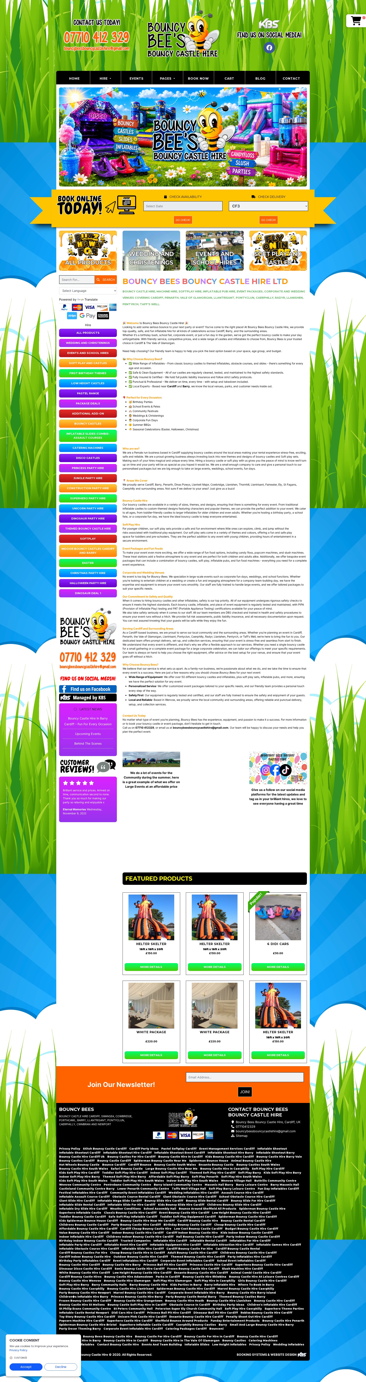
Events (137, 78)
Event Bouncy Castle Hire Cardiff (184, 1212)
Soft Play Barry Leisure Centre (232, 1188)
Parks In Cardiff (168, 1276)
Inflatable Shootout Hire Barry (230, 1152)
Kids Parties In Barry (186, 1284)
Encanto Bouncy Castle (216, 1164)
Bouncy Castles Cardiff (77, 1160)
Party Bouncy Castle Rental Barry (191, 1296)
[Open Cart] (356, 20)
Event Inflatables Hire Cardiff (135, 1260)
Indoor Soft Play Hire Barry (79, 1176)
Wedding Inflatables (288, 1344)
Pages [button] (166, 78)
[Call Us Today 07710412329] (88, 656)
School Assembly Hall (160, 1208)
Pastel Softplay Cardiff (179, 1148)
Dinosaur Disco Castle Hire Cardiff (85, 1268)
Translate (91, 299)
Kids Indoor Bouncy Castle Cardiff (247, 1232)
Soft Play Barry (249, 1172)
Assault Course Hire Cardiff (242, 1192)
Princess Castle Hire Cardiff (211, 1264)
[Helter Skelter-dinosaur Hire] (151, 917)
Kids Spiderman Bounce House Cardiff (88, 1220)
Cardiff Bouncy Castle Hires (80, 1276)
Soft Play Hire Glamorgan (172, 1280)
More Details (151, 967)
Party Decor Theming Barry (80, 1328)
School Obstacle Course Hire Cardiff (246, 1196)
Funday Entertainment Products (235, 1320)
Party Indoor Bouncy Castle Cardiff (253, 1236)
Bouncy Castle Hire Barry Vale (279, 1156)
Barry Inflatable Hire (219, 1284)
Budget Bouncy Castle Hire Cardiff (251, 1228)
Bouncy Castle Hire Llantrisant (130, 1288)
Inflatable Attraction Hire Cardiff (228, 1244)
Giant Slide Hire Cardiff (77, 1200)
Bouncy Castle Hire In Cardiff (180, 1156)
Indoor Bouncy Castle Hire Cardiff (138, 1232)
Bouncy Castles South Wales (258, 1164)
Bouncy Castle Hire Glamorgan (127, 1280)
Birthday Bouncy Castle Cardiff (187, 1224)
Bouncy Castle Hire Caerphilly (81, 1288)
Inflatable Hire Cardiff (170, 1240)
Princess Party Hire (88, 468)
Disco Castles (88, 458)
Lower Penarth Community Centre (143, 1188)
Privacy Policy (69, 1148)
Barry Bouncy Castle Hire (148, 1284)
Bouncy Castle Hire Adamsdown (128, 1276)
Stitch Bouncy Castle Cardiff (105, 1148)
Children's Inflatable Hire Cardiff (272, 1304)
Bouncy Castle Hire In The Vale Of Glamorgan (185, 1340)
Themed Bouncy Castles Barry (242, 1296)
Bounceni (216, 1328)
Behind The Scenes (88, 743)
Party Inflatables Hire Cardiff (250, 1256)
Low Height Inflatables (229, 1344)
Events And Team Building (162, 1344)
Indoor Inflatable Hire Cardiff (81, 1236)
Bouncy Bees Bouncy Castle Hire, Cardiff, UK (268, 1122)
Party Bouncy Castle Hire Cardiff (136, 1224)
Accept (26, 1367)
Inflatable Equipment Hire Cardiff (175, 1244)
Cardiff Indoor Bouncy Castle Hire (192, 1232)
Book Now (198, 78)
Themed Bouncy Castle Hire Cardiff (198, 1256)
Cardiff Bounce (139, 1164)
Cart (229, 78)
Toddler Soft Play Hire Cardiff (125, 1172)
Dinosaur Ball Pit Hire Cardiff (215, 1312)
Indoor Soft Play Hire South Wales (192, 1180)
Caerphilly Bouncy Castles (196, 1324)
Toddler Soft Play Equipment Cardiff (188, 1216)
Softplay (88, 538)
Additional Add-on (88, 413)
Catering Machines (87, 448)
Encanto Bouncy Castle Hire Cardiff (201, 1272)
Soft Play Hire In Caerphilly (214, 1280)
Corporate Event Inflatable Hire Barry (196, 1292)
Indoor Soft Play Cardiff (168, 1172)
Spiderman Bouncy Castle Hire (262, 1208)
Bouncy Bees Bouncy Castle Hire (107, 1336)
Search (108, 280)
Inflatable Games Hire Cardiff (278, 1244)
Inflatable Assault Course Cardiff (84, 1196)
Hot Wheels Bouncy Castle (79, 1164)
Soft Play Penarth (205, 1176)
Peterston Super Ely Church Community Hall (188, 1308)
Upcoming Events (88, 734)
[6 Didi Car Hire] (278, 917)
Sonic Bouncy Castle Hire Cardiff (140, 1268)
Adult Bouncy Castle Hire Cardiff (193, 1252)
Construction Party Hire (88, 488)
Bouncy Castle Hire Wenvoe (80, 1280)
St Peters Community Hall (133, 1308)
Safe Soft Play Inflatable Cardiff (132, 1216)
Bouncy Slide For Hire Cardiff (253, 1200)
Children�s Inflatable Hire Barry (83, 1296)
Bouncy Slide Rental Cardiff (207, 1200)
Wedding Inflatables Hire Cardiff (194, 1192)
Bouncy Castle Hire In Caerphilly (224, 1168)
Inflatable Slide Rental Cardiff (82, 1204)
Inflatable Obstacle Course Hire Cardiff (89, 1248)
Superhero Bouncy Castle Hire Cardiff (264, 1264)
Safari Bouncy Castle (127, 1168)
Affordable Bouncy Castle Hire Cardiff (88, 1228)
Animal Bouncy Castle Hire (251, 1160)
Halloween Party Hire (88, 583)
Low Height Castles (87, 383)
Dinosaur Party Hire (88, 518)
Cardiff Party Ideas (144, 1148)
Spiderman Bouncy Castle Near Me (160, 1160)
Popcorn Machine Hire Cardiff (81, 1320)
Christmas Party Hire (87, 573)
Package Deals (88, 403)
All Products (88, 332)
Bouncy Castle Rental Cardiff (243, 1220)
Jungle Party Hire (88, 478)
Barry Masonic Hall (284, 1184)
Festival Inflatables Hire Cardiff (83, 1192)
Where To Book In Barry (256, 1284)
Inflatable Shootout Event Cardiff (179, 1152)
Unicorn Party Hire (88, 508)
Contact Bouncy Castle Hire (118, 1344)
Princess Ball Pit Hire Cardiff (165, 1264)
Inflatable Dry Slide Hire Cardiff (83, 1208)
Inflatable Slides (197, 1344)
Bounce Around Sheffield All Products (207, 1208)
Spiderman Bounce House (208, 1160)
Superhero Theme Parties (284, 1308)
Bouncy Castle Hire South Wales (83, 1168)
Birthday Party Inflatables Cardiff (84, 1260)
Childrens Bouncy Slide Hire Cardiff (234, 1204)
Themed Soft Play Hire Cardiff (212, 1172)
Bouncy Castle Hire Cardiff (79, 1264)
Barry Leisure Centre (252, 1184)
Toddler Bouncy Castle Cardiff (82, 1216)
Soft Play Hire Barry (74, 1284)
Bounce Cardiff (113, 1164)
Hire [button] (104, 78)
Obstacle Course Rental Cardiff (136, 1196)
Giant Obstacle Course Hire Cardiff (189, 1196)
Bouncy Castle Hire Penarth (283, 1320)
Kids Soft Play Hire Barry (282, 1172)
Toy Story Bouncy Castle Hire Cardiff (87, 1316)
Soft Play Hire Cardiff (268, 1168)
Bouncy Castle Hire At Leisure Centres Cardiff (264, 1276)
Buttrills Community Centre (275, 1180)
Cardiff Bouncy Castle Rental (238, 1248)
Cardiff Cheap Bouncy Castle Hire (145, 1228)
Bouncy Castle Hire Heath (184, 1300)
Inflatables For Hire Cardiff (250, 1240)
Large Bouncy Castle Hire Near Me (171, 1168)
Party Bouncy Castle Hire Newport (85, 1292)
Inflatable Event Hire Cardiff (125, 1244)
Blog (260, 78)
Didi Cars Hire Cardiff (128, 1312)
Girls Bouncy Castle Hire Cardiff (262, 1280)
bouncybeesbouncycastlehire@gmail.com (266, 1131)
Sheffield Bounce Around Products (181, 1320)
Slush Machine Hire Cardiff (242, 1268)
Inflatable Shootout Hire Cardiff (127, 1152)
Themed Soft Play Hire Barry (124, 1176)
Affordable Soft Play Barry (169, 1176)
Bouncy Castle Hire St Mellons (82, 1304)
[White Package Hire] (151, 1005)
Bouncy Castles (87, 423)
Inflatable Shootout (272, 1148)
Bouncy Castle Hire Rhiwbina (204, 1276)
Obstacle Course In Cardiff (189, 1304)
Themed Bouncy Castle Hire (88, 528)
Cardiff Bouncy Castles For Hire (83, 1252)
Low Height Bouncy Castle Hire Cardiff (241, 1212)
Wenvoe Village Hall (236, 1180)
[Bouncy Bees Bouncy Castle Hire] (183, 35)
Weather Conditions (125, 1208)
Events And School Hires (88, 353)
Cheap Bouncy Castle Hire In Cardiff (137, 1252)
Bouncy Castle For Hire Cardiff (158, 1336)
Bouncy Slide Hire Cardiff (163, 1200)
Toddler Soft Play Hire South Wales (137, 1180)
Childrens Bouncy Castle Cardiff (83, 1224)
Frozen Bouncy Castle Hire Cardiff (193, 1268)
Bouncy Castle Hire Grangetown (138, 1300)
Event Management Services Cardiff (227, 1148)
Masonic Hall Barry (219, 1184)
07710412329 (245, 1126)
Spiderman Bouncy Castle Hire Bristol (88, 1324)
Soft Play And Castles (88, 363)
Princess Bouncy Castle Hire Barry (137, 1296)
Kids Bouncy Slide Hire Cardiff (181, 1204)
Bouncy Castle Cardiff (114, 1160)
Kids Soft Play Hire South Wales (83, 1180)
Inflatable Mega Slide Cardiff (119, 1200)
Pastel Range (88, 393)
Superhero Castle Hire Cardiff (129, 1320)
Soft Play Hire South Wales (241, 1176)
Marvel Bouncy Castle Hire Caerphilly (246, 1288)
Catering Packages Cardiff (186, 1328)
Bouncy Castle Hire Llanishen (229, 1300)
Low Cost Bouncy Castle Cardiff (198, 1228)
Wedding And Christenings (88, 343)
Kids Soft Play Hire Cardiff (79, 1172)
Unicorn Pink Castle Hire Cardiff (142, 1316)
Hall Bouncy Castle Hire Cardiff (200, 1236)
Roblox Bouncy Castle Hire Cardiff (266, 1312)
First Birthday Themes (87, 373)
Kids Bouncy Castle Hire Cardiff (229, 1156)
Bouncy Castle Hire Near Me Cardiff (147, 1220)
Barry (223, 1324)
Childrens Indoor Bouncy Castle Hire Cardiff (139, 1236)
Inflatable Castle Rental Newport (84, 1312)
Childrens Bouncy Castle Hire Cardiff (248, 1252)
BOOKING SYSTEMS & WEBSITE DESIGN (267, 1354)
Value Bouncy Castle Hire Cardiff (84, 1232)
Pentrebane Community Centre (127, 1184)
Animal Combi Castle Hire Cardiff (256, 1272)
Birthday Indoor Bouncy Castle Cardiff (88, 1240)
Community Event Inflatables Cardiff (138, 1192)
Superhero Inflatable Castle (80, 1212)
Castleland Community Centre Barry (87, 1188)
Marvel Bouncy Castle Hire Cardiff (139, 1292)
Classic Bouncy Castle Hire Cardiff (130, 1212)
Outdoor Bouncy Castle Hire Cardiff (140, 1256)
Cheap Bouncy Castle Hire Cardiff (239, 1224)
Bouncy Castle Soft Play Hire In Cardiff (137, 1304)
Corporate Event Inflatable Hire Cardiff (133, 1328)
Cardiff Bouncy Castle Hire (197, 1220)
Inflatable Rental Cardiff (208, 1240)
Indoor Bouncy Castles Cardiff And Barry (88, 551)
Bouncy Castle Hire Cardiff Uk (82, 1156)
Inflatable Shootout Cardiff (79, 1152)
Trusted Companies (135, 1240)
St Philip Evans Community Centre (85, 1308)
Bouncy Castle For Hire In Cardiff (209, 1336)
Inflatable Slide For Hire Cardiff (131, 1204)
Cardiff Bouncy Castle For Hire (189, 1248)
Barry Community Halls (109, 1284)
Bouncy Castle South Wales (175, 1164)
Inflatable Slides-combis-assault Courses (88, 435)
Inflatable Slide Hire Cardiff (143, 1248)
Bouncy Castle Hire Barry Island (251, 1292)
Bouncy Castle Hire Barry (122, 1264)
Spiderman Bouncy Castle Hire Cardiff (247, 1216)
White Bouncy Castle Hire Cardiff (84, 1272)
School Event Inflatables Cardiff (241, 1260)
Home (79, 78)
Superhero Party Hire (88, 498)
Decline (60, 1367)
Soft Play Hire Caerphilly (243, 1308)
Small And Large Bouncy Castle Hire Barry (262, 1324)
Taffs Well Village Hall (189, 1188)
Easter (88, 563)
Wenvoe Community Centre (80, 1184)
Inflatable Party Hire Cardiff (80, 1244)
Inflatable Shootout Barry (275, 1152)
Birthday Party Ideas (228, 1304)
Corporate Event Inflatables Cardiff (187, 1260)
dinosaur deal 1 (88, 593)
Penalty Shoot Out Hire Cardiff (249, 1316)
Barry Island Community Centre (178, 1184)
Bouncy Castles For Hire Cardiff (131, 1156)
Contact (291, 78)
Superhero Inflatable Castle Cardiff (146, 1324)
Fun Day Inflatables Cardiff (278, 1188)
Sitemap (242, 1136)
